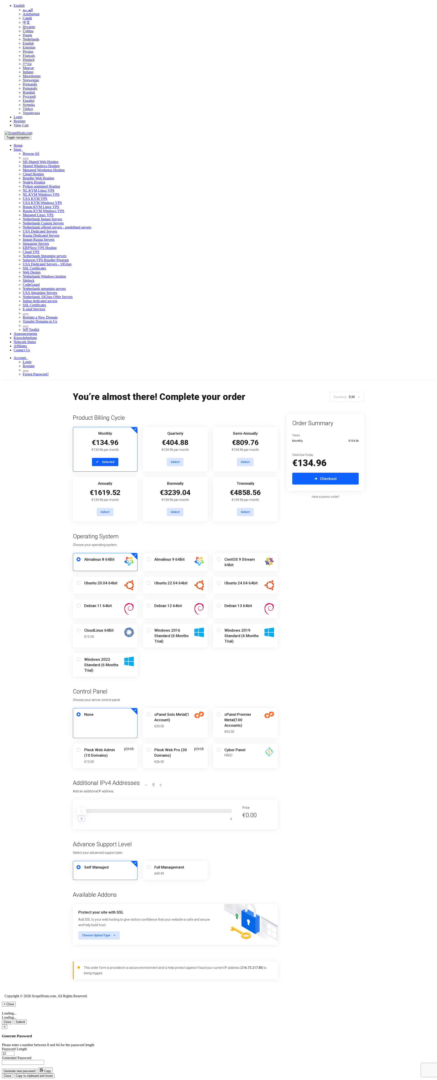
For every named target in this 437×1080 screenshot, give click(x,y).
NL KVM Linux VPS (38, 190)
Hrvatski (29, 27)
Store (18, 149)
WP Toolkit (31, 330)
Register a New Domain (40, 317)
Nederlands (31, 39)
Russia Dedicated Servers (41, 235)
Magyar (28, 68)
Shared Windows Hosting (41, 166)
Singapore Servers (36, 244)
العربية (28, 10)
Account (21, 358)
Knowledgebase (25, 338)
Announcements (25, 334)
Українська (31, 113)
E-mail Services (34, 309)
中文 (26, 22)
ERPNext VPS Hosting (40, 248)
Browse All (31, 154)
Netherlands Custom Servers (43, 223)
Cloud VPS (31, 252)
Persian (28, 51)
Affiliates (20, 346)
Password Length (14, 1049)
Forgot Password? (36, 374)
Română (29, 92)
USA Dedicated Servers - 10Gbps (47, 264)
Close (7, 1022)
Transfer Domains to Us (40, 321)
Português (30, 84)
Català (27, 18)
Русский (29, 96)
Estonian (29, 47)
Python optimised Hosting (41, 186)
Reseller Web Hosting (38, 178)
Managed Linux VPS (38, 215)
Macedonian (32, 76)
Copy (47, 1071)
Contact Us (22, 350)
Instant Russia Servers (38, 239)
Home (18, 145)
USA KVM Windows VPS (42, 203)
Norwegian (31, 80)
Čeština (28, 31)
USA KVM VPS (35, 199)
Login (18, 117)
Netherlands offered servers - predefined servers (57, 227)
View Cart (21, 125)
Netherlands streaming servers (44, 289)
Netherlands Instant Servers (42, 219)
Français (29, 56)
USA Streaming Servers (40, 293)
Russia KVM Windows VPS (43, 211)
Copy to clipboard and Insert (34, 1075)
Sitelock (28, 280)
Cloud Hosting (33, 174)
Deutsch (29, 60)
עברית (27, 64)
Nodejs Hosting (34, 182)
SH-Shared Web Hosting (40, 162)
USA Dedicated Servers (40, 231)
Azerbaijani (31, 14)
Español (28, 101)
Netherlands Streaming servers (44, 256)
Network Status (25, 342)
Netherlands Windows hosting (44, 276)
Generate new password (19, 1071)
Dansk (27, 35)
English (19, 6)
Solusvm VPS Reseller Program (46, 260)
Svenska (29, 105)
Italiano (28, 72)
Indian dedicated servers (40, 301)
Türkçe (28, 109)
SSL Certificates (34, 268)
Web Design (32, 272)
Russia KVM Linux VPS (41, 207)
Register (19, 121)
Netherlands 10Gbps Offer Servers (48, 297)
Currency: (344, 397)
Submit (20, 1022)
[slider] (81, 811)
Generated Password (16, 1058)
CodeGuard (31, 284)
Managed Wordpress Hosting (44, 170)
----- (25, 158)
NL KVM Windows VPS (41, 194)
